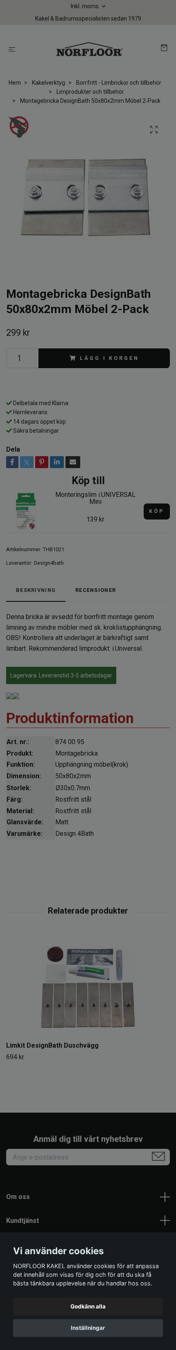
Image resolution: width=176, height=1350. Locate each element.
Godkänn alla (88, 1306)
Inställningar (88, 1327)
